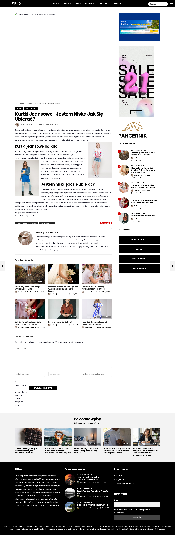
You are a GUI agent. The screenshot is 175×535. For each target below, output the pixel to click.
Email (116, 500)
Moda (55, 3)
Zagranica (88, 474)
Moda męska (140, 213)
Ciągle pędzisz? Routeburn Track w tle (92, 492)
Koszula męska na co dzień (60, 322)
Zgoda (80, 532)
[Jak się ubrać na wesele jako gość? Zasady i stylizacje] (30, 309)
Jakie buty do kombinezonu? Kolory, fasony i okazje (94, 323)
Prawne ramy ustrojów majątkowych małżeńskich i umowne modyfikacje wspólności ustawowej (145, 452)
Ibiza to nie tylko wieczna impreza (92, 505)
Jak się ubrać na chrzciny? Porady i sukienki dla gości (93, 287)
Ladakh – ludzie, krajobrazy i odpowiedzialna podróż (89, 478)
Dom (77, 3)
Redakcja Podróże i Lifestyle (89, 482)
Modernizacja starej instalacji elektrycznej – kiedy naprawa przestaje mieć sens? (116, 451)
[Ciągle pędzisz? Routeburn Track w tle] (70, 493)
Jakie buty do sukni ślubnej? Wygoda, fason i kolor (27, 287)
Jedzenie (103, 3)
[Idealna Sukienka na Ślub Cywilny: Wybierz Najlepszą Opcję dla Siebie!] (63, 274)
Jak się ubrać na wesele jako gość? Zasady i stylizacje (28, 323)
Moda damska (31, 108)
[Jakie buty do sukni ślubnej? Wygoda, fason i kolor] (30, 274)
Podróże (89, 3)
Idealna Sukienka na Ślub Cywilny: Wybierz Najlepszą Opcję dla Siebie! (63, 288)
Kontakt (119, 475)
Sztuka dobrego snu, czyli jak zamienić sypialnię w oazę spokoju (87, 451)
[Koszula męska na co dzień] (63, 309)
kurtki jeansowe (47, 223)
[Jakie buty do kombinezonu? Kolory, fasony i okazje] (97, 309)
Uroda (66, 3)
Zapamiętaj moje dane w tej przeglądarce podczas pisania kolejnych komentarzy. (21, 393)
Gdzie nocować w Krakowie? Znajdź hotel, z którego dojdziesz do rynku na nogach (57, 451)
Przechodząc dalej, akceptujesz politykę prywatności (132, 510)
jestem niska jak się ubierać (27, 223)
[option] (28, 441)
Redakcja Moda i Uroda (29, 125)
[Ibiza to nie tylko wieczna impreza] (70, 507)
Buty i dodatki (136, 150)
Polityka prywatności (125, 483)
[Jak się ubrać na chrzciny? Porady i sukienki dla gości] (97, 274)
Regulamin (120, 479)
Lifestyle (117, 3)
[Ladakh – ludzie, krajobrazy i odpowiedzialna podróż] (70, 479)
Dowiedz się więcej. (91, 532)
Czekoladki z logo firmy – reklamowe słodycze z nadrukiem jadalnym (26, 451)
